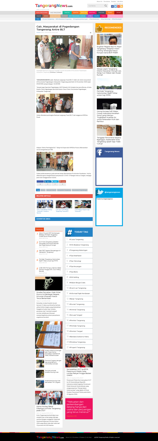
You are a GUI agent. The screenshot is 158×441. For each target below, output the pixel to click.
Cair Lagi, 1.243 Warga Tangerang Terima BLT (62, 210)
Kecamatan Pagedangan (79, 190)
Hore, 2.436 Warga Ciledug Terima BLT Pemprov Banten (44, 211)
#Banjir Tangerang (75, 298)
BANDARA (84, 12)
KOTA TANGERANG (42, 12)
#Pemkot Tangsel (75, 331)
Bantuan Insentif (51, 190)
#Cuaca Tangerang (48, 19)
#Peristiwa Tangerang (76, 342)
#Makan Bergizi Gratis (76, 282)
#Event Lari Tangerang (76, 288)
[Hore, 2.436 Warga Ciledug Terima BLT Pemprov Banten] (45, 204)
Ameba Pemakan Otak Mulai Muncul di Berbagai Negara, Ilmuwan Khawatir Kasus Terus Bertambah (48, 295)
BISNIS (46, 16)
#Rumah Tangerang (75, 304)
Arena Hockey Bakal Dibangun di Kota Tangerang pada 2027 (48, 408)
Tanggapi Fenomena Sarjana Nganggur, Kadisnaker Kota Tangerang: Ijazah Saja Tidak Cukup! (109, 141)
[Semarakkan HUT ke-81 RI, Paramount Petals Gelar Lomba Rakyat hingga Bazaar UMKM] (79, 360)
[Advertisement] (63, 132)
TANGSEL (67, 12)
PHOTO (96, 16)
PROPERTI (64, 16)
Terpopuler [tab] (39, 229)
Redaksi (113, 1)
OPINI (90, 16)
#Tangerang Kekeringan (80, 19)
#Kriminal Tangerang (76, 309)
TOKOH (103, 16)
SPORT (118, 12)
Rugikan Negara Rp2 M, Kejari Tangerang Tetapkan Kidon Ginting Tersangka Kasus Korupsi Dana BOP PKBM (109, 50)
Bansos (43, 190)
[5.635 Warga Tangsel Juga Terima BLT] (83, 204)
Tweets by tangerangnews (104, 199)
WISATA (38, 16)
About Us (99, 1)
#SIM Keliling (73, 277)
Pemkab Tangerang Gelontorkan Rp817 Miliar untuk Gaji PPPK (107, 93)
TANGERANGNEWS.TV (115, 16)
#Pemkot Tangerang (76, 320)
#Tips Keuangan (117, 19)
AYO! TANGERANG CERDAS (77, 16)
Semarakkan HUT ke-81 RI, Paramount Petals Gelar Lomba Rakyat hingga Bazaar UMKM (79, 372)
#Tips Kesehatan (94, 19)
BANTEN (75, 12)
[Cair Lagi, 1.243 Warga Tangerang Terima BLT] (64, 204)
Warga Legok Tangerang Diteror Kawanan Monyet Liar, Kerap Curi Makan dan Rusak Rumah (109, 72)
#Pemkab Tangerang (76, 325)
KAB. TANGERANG (55, 12)
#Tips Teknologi (105, 19)
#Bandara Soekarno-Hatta (78, 336)
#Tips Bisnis (72, 271)
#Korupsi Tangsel (74, 315)
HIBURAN (101, 12)
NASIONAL (92, 12)
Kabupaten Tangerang (64, 190)
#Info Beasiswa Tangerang (63, 19)
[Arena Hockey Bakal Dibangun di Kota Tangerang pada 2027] (49, 397)
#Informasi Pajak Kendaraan (78, 293)
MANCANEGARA (55, 16)
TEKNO (110, 12)
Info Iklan (120, 1)
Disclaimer (107, 1)
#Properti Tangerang (76, 347)
